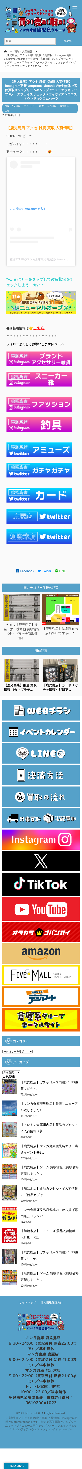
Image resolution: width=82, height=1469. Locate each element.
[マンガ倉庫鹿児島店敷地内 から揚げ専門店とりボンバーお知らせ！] (9, 1214)
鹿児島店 (64, 106)
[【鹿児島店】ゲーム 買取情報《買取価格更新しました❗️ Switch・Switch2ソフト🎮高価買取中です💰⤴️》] (9, 1171)
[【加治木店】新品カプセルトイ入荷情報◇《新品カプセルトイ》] (9, 1192)
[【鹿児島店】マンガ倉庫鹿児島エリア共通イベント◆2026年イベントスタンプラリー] (9, 1150)
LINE (62, 571)
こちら (39, 328)
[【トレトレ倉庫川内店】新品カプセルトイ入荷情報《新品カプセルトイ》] (9, 1129)
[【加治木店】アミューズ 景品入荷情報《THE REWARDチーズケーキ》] (9, 1235)
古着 (7, 110)
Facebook (26, 571)
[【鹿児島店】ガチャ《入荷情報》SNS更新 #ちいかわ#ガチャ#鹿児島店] (9, 1256)
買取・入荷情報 (12, 106)
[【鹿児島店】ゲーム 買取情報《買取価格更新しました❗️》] (9, 1277)
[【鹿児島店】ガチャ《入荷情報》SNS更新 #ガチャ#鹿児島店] (9, 1086)
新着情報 (51, 106)
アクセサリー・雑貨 (34, 106)
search (67, 40)
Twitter (46, 571)
